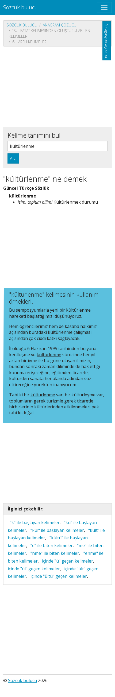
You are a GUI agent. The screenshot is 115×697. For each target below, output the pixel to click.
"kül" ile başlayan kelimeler (57, 530)
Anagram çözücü (59, 25)
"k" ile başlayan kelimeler (35, 522)
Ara (13, 158)
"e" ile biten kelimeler (51, 545)
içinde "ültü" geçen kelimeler (58, 576)
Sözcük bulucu (20, 7)
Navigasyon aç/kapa (106, 41)
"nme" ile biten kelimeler (54, 553)
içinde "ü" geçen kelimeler (67, 561)
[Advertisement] (57, 86)
